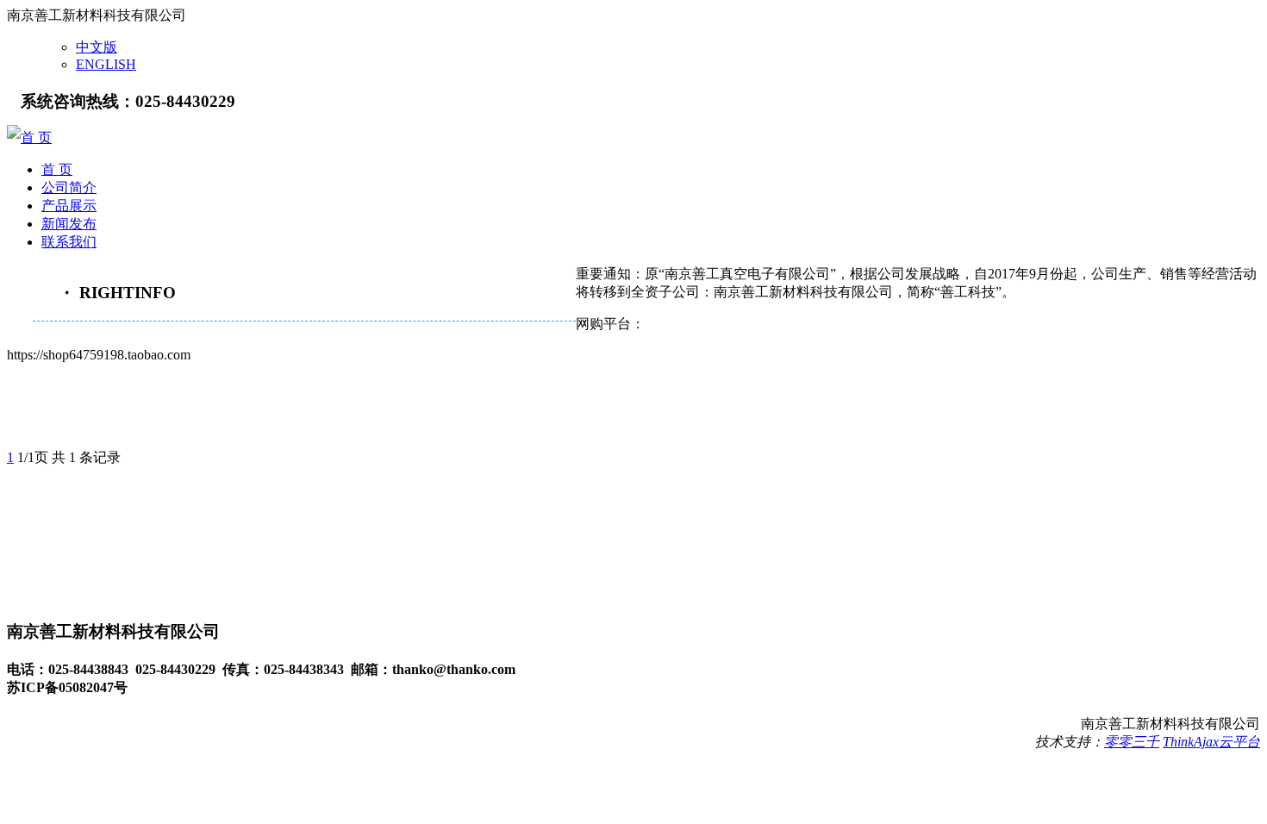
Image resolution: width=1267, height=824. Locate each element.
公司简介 (69, 187)
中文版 (96, 47)
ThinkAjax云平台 (1211, 741)
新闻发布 (69, 223)
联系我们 (69, 241)
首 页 (36, 137)
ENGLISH (106, 64)
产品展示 (69, 205)
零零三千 (1131, 741)
